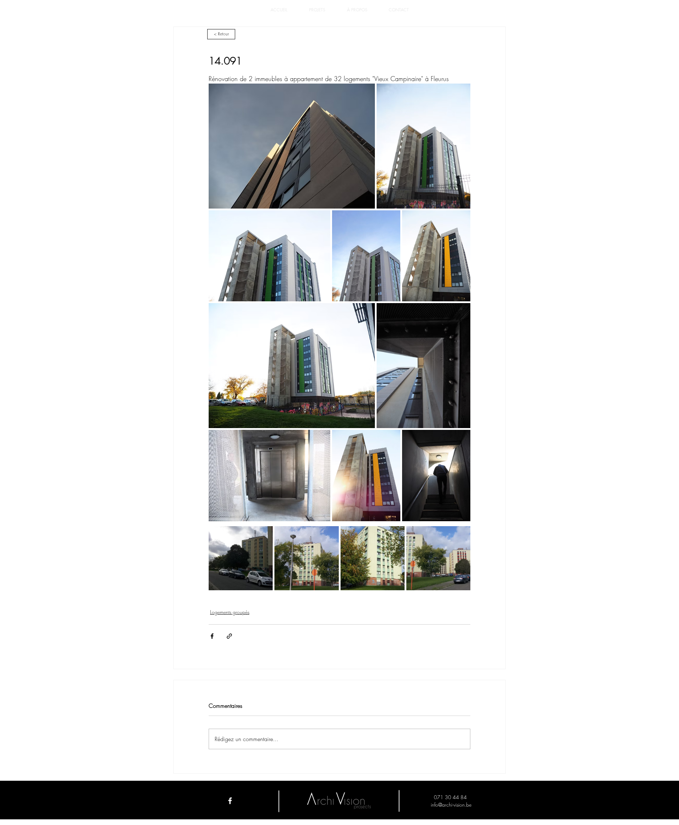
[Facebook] (230, 800)
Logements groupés (229, 612)
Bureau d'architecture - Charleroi (339, 814)
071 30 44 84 (451, 797)
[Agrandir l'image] (292, 146)
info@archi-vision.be (451, 804)
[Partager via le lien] (229, 636)
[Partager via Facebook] (212, 636)
